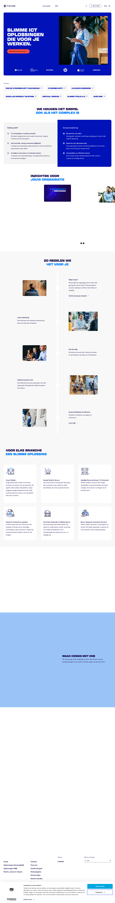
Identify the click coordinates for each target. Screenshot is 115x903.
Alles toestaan (100, 886)
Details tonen (28, 899)
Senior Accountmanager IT (41, 579)
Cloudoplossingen (81, 88)
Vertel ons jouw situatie (79, 296)
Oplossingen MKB (10, 868)
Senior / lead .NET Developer (42, 587)
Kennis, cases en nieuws (13, 872)
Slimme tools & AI (76, 96)
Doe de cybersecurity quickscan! (23, 88)
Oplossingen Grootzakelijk (14, 865)
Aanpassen (99, 892)
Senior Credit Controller (40, 595)
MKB (56, 6)
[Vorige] (81, 243)
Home (6, 862)
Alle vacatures (39, 603)
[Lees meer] (20, 484)
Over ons (98, 96)
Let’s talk (73, 423)
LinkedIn (61, 861)
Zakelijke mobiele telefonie (20, 96)
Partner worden (36, 879)
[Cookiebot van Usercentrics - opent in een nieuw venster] (11, 899)
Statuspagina (36, 872)
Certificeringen (36, 868)
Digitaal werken (50, 96)
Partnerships (36, 875)
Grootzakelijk (46, 6)
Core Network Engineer (40, 583)
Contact (34, 862)
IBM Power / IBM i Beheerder (42, 591)
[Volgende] (83, 243)
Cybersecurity (55, 88)
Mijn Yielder (96, 6)
